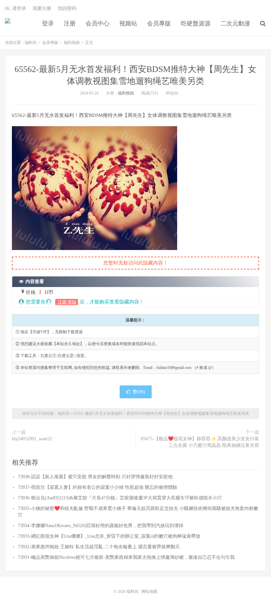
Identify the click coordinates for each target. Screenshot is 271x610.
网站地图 (149, 591)
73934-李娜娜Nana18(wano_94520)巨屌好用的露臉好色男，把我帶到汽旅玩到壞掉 (100, 525)
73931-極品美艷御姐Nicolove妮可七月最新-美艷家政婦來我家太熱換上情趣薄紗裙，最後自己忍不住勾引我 (126, 557)
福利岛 (7, 23)
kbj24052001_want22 (32, 438)
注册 (70, 23)
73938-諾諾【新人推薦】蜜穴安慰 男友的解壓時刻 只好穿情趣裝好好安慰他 (95, 476)
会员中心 (97, 23)
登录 (48, 23)
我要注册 (42, 8)
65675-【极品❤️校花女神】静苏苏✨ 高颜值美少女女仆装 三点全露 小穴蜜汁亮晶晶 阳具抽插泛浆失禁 (200, 442)
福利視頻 (72, 42)
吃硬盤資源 (196, 23)
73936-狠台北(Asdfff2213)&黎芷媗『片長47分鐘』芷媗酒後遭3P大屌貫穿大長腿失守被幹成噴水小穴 (120, 497)
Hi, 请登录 (15, 8)
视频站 (128, 23)
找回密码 (67, 8)
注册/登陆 (66, 302)
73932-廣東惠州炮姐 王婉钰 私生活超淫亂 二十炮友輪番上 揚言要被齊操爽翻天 (99, 546)
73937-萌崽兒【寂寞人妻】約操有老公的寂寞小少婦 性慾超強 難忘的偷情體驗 (97, 487)
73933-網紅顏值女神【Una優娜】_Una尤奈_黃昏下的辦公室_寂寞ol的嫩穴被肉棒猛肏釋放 (109, 536)
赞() (139, 391)
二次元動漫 (235, 23)
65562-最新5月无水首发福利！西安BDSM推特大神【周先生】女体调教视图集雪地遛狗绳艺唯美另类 (161, 413)
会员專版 (159, 23)
